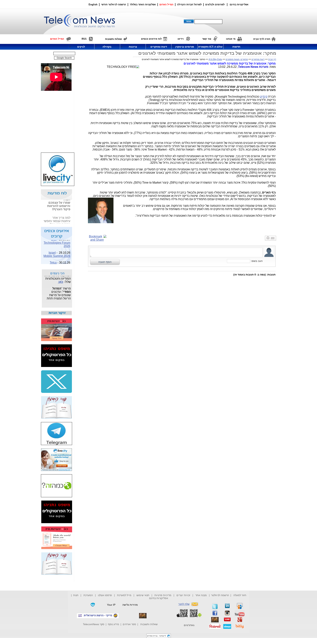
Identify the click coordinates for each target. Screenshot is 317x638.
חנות (75, 595)
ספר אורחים (129, 624)
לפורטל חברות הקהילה (189, 4)
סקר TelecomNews (93, 624)
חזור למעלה (239, 595)
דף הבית (272, 59)
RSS (84, 38)
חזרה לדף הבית (261, 39)
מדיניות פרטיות (162, 595)
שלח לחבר (184, 604)
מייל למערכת (124, 595)
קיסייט (263, 96)
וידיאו (181, 38)
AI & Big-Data (215, 59)
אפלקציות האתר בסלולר (143, 4)
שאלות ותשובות (149, 624)
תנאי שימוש (142, 595)
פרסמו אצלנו (105, 595)
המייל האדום (166, 4)
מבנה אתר (201, 595)
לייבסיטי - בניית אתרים (156, 636)
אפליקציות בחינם (158, 598)
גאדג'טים (189, 625)
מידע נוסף (113, 624)
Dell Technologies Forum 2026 (57, 240)
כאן (60, 279)
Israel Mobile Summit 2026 (56, 252)
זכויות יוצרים (183, 595)
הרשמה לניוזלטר (220, 595)
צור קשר (206, 38)
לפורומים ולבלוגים (215, 4)
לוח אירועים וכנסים (151, 38)
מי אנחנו (230, 38)
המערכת (88, 595)
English (93, 4)
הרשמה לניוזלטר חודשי (114, 4)
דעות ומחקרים (258, 59)
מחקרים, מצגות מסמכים (237, 59)
